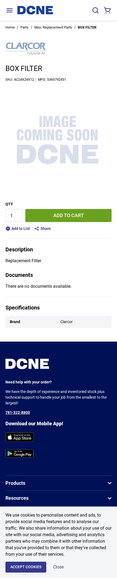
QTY (9, 204)
